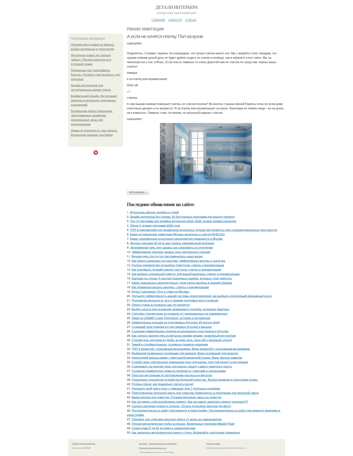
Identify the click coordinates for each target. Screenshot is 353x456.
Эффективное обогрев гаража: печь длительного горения (171, 252)
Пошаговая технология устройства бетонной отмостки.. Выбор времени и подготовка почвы (195, 379)
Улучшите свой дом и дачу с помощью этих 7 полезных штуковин (176, 388)
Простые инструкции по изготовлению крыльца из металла (172, 375)
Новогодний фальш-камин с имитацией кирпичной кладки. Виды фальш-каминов (187, 357)
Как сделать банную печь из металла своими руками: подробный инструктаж (184, 335)
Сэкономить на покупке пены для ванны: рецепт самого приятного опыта (182, 366)
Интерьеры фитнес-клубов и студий (154, 212)
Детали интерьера (176, 7)
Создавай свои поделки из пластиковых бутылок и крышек (172, 327)
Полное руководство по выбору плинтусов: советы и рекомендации (178, 265)
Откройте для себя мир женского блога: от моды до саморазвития (177, 419)
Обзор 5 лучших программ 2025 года (155, 225)
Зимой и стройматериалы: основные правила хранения (170, 344)
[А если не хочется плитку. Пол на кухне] (206, 153)
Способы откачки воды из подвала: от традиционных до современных (180, 313)
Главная (158, 19)
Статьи (190, 19)
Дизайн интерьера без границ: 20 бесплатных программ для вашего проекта (182, 217)
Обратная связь (213, 443)
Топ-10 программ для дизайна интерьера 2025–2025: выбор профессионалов (183, 221)
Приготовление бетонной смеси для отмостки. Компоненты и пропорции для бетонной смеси (195, 393)
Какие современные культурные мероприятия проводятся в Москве (176, 239)
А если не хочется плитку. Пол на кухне (165, 36)
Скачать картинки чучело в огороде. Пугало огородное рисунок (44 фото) (181, 406)
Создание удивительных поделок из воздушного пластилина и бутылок (180, 331)
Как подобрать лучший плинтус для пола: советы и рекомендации (176, 269)
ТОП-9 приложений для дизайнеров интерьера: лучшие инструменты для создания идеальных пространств (203, 230)
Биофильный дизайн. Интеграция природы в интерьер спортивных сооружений (94, 100)
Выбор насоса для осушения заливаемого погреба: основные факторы (180, 309)
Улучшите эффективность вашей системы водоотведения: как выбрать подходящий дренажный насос (202, 296)
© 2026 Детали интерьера (83, 443)
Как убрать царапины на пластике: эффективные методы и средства (178, 261)
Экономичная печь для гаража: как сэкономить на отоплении (171, 247)
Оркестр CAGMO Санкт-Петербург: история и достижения (171, 318)
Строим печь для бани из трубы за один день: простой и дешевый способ (182, 340)
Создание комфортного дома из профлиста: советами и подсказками (179, 371)
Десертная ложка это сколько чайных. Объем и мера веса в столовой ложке (91, 60)
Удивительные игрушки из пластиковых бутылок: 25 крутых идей (176, 322)
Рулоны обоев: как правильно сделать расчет (163, 384)
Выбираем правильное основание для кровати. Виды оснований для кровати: (185, 353)
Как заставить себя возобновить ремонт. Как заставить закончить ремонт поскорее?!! (190, 401)
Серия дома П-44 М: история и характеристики (163, 428)
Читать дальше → (138, 192)
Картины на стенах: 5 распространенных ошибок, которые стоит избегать (182, 278)
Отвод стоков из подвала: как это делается (161, 305)
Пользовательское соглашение (163, 443)
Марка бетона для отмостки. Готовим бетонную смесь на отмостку (177, 397)
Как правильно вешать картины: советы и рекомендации (170, 287)
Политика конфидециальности (152, 448)
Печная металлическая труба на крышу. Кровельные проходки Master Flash (183, 424)
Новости (175, 19)
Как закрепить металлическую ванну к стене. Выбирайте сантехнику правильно (186, 432)
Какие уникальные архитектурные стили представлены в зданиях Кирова (182, 283)
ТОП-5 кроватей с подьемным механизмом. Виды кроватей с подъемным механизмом (191, 349)
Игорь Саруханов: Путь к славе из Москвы (160, 291)
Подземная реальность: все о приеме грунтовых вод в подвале (175, 300)
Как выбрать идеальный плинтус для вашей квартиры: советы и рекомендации (186, 274)
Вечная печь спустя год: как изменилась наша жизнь (167, 256)
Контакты (143, 443)
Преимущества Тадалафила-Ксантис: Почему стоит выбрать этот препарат (95, 75)
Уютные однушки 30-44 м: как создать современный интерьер (172, 243)
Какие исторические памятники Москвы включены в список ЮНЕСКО (177, 234)
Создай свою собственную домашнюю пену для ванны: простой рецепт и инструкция (190, 362)
